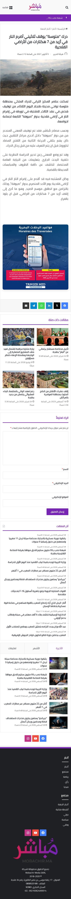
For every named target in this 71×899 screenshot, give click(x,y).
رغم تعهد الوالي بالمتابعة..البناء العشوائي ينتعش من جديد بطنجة (18, 394)
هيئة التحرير (58, 54)
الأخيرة (59, 648)
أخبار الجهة (45, 29)
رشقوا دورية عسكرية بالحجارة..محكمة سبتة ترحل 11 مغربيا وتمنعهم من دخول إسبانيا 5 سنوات (26, 662)
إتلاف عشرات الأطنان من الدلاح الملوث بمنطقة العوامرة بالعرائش (54, 394)
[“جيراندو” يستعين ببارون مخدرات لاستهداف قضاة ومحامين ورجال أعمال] (58, 723)
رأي (67, 782)
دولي (66, 814)
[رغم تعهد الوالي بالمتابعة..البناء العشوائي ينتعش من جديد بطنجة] (18, 379)
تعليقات (12, 648)
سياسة (65, 820)
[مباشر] (35, 7)
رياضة (66, 777)
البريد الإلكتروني (60, 483)
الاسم (65, 469)
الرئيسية (62, 29)
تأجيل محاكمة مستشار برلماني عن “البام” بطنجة (53, 350)
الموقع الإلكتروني (60, 497)
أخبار (54, 29)
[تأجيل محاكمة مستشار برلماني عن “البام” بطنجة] (52, 337)
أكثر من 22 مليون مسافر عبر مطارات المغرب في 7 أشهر (25, 705)
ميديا (66, 787)
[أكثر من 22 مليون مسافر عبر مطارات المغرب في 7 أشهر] (58, 708)
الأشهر (36, 648)
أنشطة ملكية (62, 809)
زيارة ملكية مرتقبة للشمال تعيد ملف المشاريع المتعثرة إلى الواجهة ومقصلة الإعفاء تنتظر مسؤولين (18, 353)
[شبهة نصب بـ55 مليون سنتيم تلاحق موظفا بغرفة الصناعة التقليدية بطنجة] (58, 679)
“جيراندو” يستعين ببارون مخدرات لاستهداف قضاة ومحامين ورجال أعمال (26, 720)
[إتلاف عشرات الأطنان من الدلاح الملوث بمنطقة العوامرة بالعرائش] (52, 379)
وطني (66, 825)
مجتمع (65, 772)
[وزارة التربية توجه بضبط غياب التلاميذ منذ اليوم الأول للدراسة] (58, 693)
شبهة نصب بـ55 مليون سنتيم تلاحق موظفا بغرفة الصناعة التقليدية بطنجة (26, 676)
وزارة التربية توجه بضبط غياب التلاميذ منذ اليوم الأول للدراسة (27, 691)
